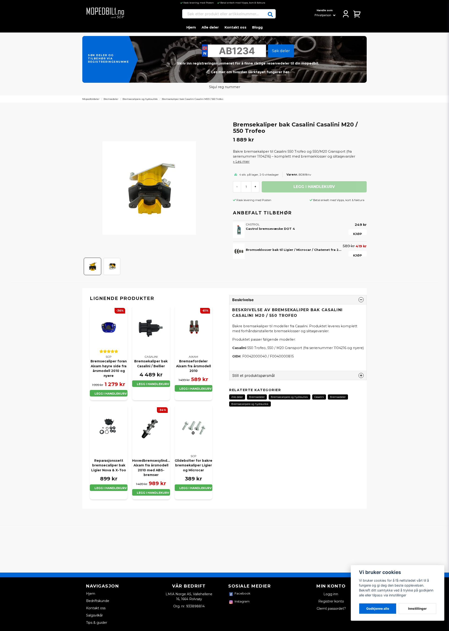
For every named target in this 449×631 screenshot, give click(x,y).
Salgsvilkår (94, 615)
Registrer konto (331, 601)
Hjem (191, 27)
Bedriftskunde (97, 601)
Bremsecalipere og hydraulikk (140, 99)
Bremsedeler (111, 99)
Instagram (242, 601)
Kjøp (357, 233)
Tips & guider (96, 622)
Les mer (242, 161)
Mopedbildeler (90, 99)
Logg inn (331, 594)
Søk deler (281, 51)
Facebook (242, 593)
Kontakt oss (235, 27)
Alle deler (210, 27)
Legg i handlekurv (110, 393)
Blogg (257, 27)
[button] (270, 14)
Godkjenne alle (377, 608)
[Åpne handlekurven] (357, 13)
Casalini (319, 397)
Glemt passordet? (331, 608)
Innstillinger (417, 608)
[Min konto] (345, 13)
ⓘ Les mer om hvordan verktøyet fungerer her (248, 72)
